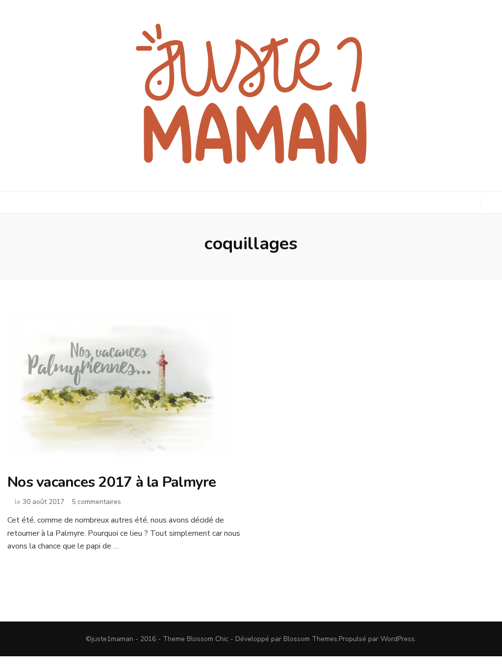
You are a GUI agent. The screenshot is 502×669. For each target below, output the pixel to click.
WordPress (397, 639)
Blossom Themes (310, 639)
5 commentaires (96, 501)
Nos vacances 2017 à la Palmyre (111, 482)
